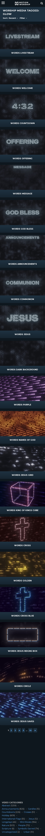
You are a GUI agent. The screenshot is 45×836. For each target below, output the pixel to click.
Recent (12, 18)
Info (12, 53)
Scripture (6, 828)
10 (30, 730)
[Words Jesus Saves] (22, 705)
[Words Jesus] (22, 318)
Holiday (5, 815)
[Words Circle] (22, 669)
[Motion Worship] (22, 3)
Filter (23, 18)
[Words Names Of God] (22, 423)
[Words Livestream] (22, 36)
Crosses (27, 812)
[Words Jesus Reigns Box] (22, 634)
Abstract (6, 805)
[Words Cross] (22, 529)
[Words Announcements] (22, 247)
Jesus (31, 819)
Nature (5, 825)
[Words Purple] (22, 388)
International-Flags (11, 819)
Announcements (10, 809)
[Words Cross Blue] (22, 599)
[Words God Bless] (22, 212)
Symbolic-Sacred (26, 828)
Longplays (7, 822)
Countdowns (8, 812)
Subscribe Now (29, 53)
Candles (32, 809)
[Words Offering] (22, 142)
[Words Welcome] (22, 71)
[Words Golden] (22, 564)
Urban (27, 832)
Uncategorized (9, 832)
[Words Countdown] (22, 107)
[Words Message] (22, 177)
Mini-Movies (25, 822)
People (22, 825)
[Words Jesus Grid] (22, 458)
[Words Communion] (22, 282)
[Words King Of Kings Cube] (22, 494)
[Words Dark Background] (22, 353)
